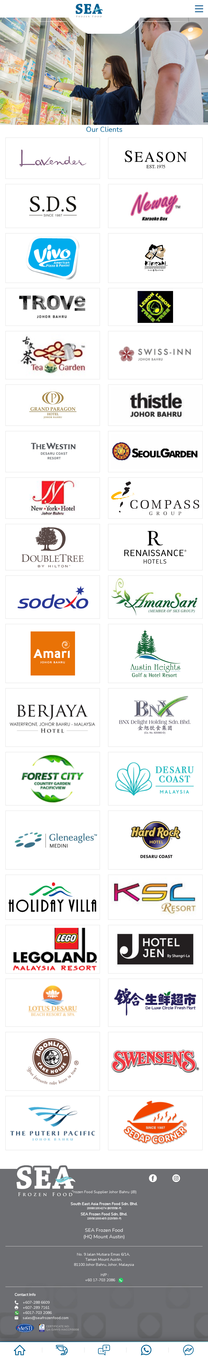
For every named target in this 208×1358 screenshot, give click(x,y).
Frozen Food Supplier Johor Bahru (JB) (104, 1192)
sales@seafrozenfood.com (46, 1317)
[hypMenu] (200, 8)
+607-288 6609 (36, 1302)
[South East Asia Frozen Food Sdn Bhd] (89, 16)
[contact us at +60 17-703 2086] (146, 1354)
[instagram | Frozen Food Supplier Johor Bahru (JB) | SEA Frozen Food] (176, 1178)
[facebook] (152, 1178)
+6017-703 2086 (37, 1312)
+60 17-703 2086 (100, 1280)
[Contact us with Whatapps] (120, 1281)
